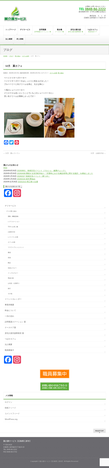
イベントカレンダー (13, 299)
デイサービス (10, 206)
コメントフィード (12, 413)
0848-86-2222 (95, 9)
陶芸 (9, 263)
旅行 (9, 288)
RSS (5, 168)
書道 (9, 252)
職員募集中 (9, 350)
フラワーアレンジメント (16, 247)
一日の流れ (9, 316)
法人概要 (8, 344)
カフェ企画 (53, 73)
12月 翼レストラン (11, 153)
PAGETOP (99, 431)
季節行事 (11, 278)
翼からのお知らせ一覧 (12, 186)
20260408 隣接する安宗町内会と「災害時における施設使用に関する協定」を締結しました (55, 173)
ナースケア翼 (10, 327)
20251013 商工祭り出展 (28, 182)
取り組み (61, 73)
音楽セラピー (12, 268)
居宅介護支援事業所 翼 (14, 333)
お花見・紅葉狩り (14, 283)
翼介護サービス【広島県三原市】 (51, 461)
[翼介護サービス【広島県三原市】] (15, 19)
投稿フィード (10, 408)
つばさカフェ (10, 339)
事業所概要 (9, 305)
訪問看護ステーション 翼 (15, 322)
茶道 (9, 257)
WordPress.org (11, 419)
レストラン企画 (13, 237)
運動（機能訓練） (14, 216)
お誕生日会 (11, 232)
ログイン (8, 402)
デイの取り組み (11, 211)
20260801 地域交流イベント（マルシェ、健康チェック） (41, 170)
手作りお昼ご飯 (13, 226)
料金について (10, 310)
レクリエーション (14, 221)
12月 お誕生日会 (98, 153)
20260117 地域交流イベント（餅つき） (33, 176)
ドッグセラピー (13, 273)
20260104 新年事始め (26, 179)
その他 (10, 293)
